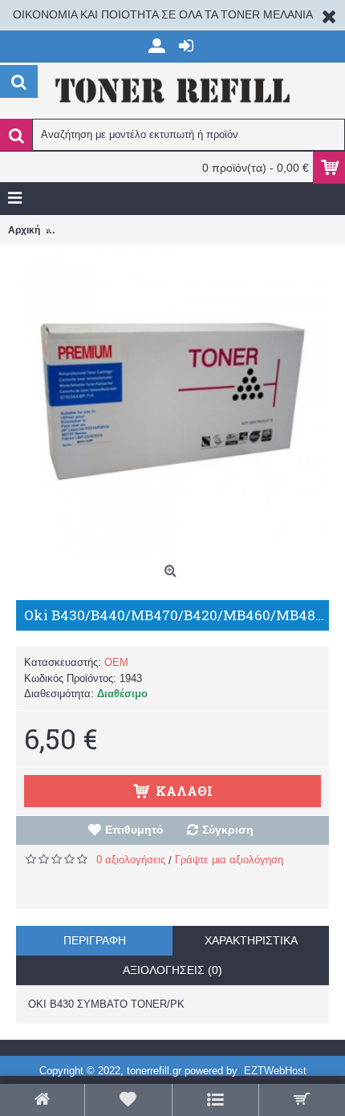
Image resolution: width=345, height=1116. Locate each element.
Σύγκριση (228, 829)
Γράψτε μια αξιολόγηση (229, 860)
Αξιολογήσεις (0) (172, 970)
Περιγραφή (94, 940)
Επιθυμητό (134, 829)
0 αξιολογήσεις (130, 860)
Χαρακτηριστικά (251, 940)
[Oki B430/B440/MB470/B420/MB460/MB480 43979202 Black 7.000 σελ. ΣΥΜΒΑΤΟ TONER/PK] (172, 401)
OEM (116, 662)
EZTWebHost (275, 1071)
